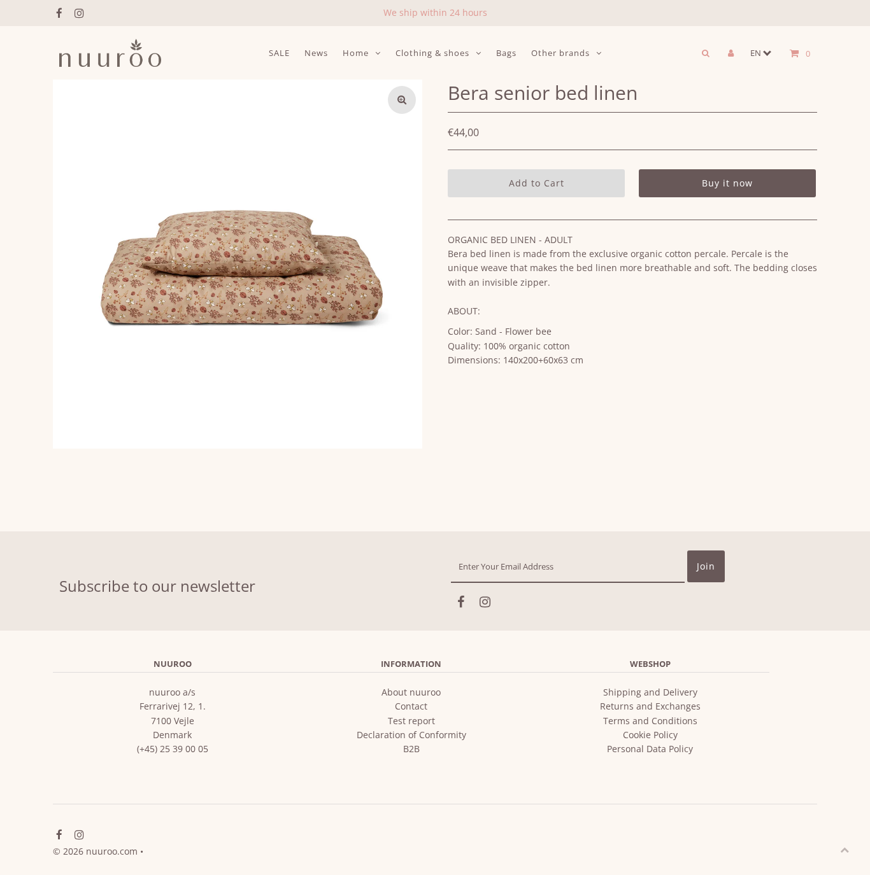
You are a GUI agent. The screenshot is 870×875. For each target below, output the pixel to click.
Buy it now (727, 183)
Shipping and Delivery (650, 692)
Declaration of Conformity (411, 735)
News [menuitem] (316, 53)
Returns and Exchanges (650, 706)
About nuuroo (411, 692)
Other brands (560, 53)
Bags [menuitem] (506, 53)
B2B (411, 749)
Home (356, 53)
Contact (411, 706)
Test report (411, 721)
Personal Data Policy (650, 749)
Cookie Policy (650, 735)
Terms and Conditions (650, 721)
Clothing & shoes (432, 53)
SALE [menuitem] (279, 53)
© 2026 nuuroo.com (95, 851)
